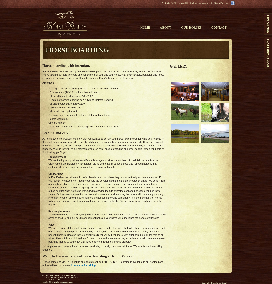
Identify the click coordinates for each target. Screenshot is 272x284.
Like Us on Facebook (220, 3)
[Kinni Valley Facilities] (215, 91)
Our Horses (191, 27)
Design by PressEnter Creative (216, 283)
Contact (219, 27)
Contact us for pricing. (83, 265)
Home (145, 27)
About (165, 27)
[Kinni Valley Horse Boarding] (185, 101)
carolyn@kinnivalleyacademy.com (193, 3)
